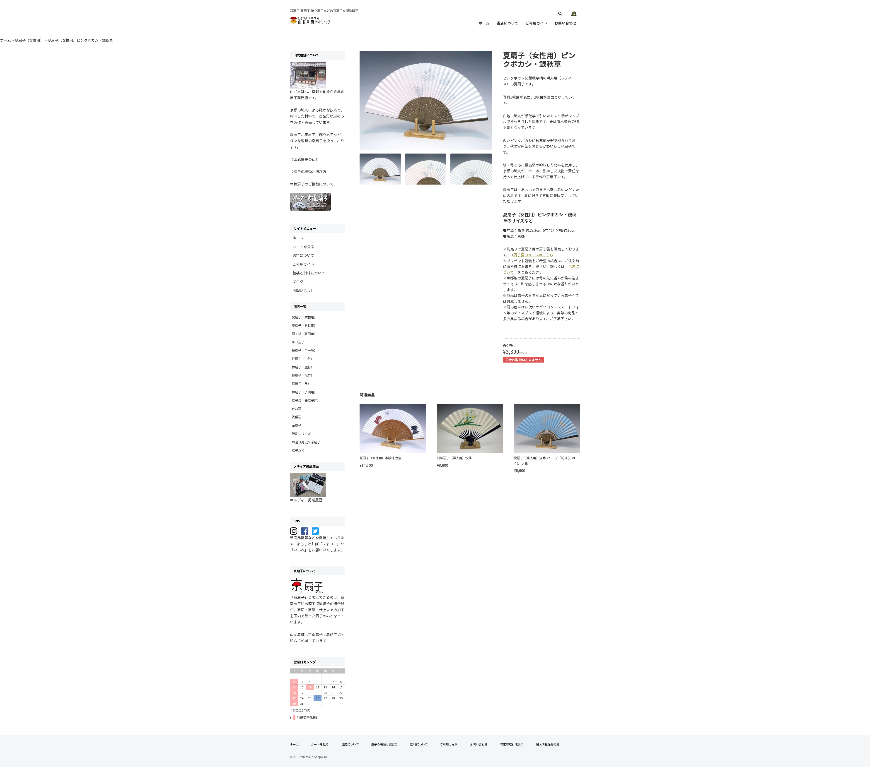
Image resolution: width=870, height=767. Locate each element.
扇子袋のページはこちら (533, 254)
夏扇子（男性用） (304, 325)
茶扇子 (296, 425)
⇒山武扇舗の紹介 (304, 159)
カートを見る (303, 246)
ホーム (483, 22)
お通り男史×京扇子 (306, 442)
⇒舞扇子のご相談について (312, 184)
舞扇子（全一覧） (304, 350)
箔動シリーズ (301, 433)
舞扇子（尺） (301, 383)
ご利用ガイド (536, 22)
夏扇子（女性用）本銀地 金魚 (380, 457)
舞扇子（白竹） (303, 358)
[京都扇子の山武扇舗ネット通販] (310, 22)
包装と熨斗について (308, 273)
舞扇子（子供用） (304, 392)
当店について (507, 22)
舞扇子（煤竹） (303, 375)
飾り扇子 (298, 341)
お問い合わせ (565, 22)
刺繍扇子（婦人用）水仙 (454, 457)
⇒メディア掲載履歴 (306, 500)
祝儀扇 (296, 416)
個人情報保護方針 (547, 744)
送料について (303, 255)
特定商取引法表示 (512, 744)
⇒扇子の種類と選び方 (308, 171)
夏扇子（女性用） (304, 317)
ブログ (297, 281)
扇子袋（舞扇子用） (306, 400)
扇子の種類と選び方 (384, 744)
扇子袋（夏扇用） (304, 333)
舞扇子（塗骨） (303, 367)
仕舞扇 (296, 408)
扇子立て (298, 450)
